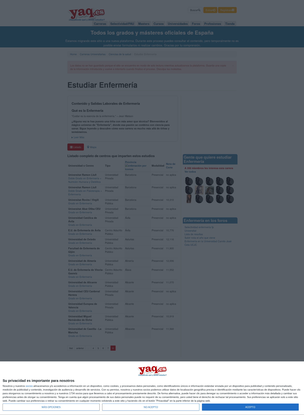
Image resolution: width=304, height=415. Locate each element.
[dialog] (152, 388)
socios (29, 386)
